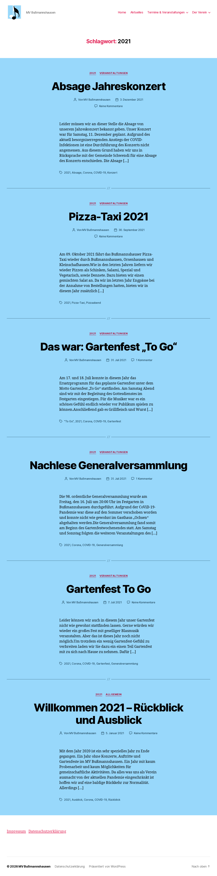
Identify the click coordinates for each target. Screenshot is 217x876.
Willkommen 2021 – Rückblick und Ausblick (108, 713)
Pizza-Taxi (78, 302)
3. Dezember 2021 (131, 99)
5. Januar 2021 (115, 733)
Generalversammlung (109, 545)
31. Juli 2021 (118, 360)
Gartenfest (114, 421)
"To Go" (69, 421)
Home (122, 12)
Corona (87, 172)
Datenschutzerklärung (47, 831)
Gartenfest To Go (108, 588)
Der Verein (199, 12)
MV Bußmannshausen (97, 99)
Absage (76, 172)
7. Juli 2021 (115, 602)
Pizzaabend (93, 302)
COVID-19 (100, 172)
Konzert (112, 172)
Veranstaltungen (114, 73)
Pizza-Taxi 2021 (108, 216)
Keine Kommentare (111, 106)
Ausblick (77, 799)
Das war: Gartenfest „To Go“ (108, 346)
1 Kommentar (144, 360)
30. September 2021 (132, 230)
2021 (92, 73)
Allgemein (114, 694)
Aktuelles (136, 12)
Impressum (16, 831)
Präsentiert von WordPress (107, 866)
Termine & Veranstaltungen (166, 12)
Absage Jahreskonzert (108, 86)
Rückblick (114, 799)
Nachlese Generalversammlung (108, 465)
